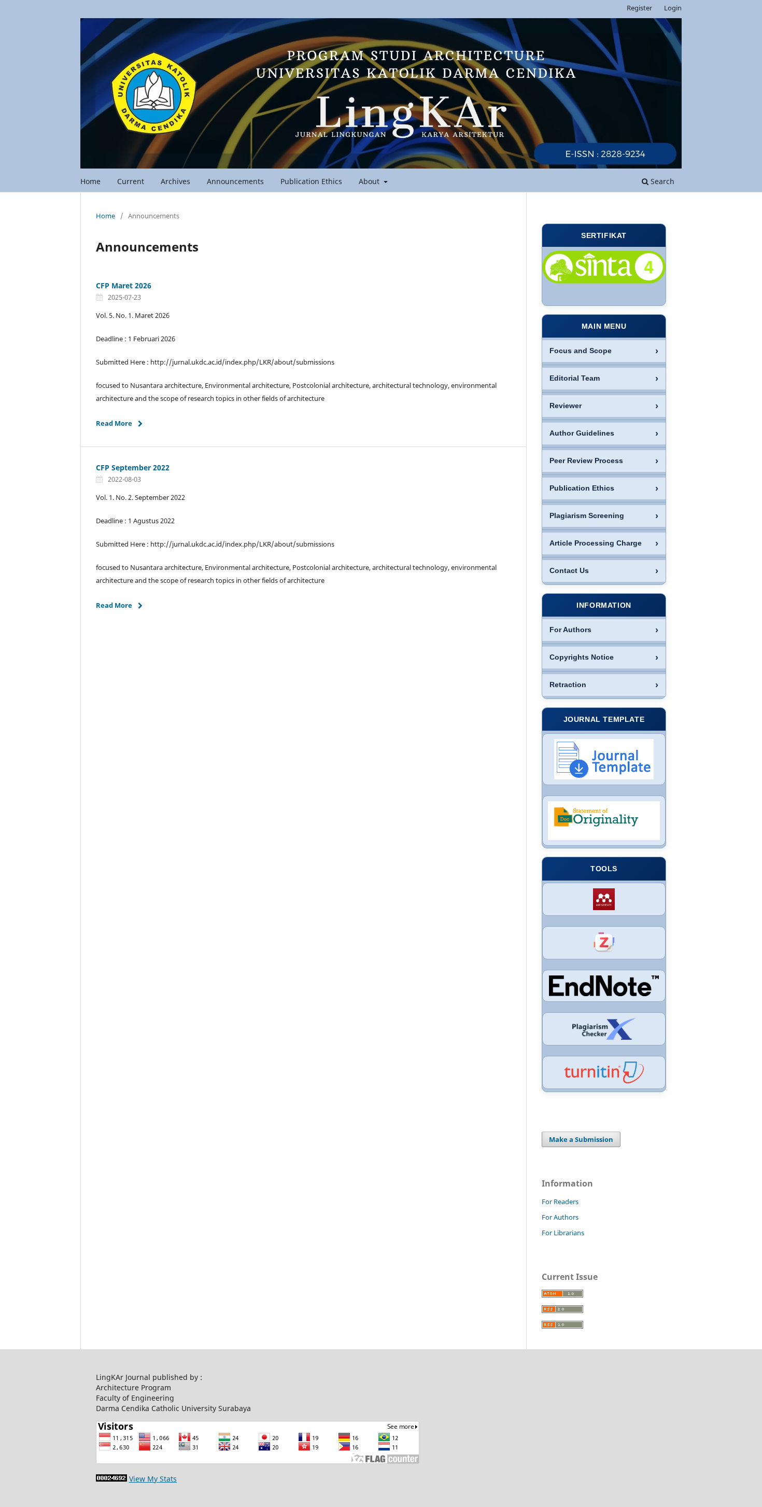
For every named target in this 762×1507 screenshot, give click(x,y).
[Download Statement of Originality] (604, 821)
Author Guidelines (581, 433)
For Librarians (563, 1232)
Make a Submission (581, 1139)
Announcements (235, 181)
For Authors (570, 630)
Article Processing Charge (595, 543)
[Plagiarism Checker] (604, 1028)
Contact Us (569, 571)
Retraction (567, 685)
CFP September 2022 (133, 467)
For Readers (560, 1201)
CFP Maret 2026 (123, 285)
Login (673, 7)
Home (90, 181)
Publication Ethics (311, 181)
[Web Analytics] (111, 1479)
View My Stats (153, 1479)
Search (661, 181)
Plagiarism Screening (586, 516)
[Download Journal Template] (604, 759)
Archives (175, 181)
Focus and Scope (580, 351)
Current (130, 181)
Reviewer (565, 406)
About (370, 181)
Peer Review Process (586, 461)
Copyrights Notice (581, 657)
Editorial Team (574, 378)
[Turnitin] (604, 1072)
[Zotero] (604, 942)
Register (639, 7)
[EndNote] (604, 985)
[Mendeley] (604, 899)
